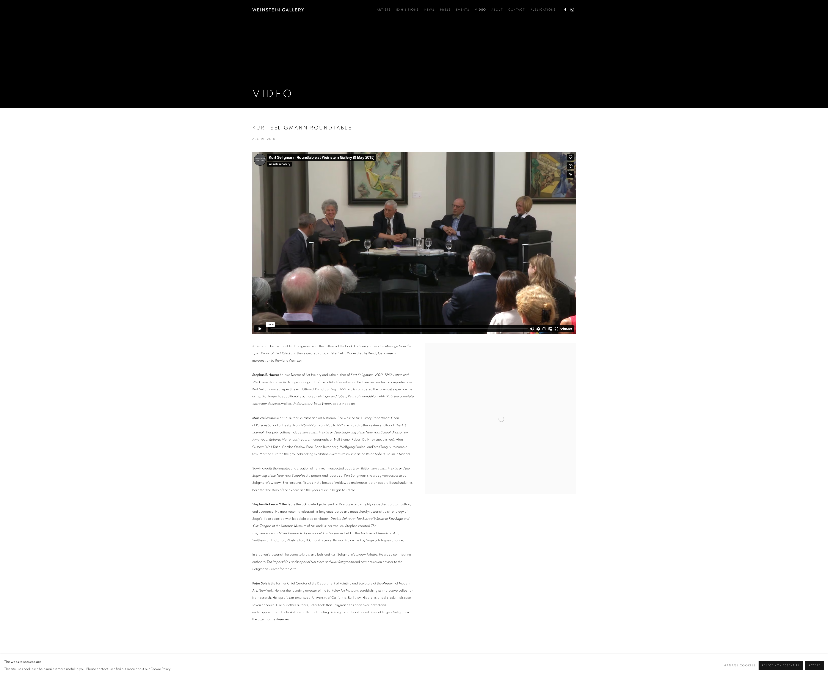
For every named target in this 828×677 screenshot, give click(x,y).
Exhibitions (407, 9)
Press (445, 9)
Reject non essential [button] (781, 665)
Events (462, 9)
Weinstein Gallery (278, 10)
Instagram (572, 9)
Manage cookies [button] (739, 665)
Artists (384, 9)
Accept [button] (814, 665)
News (429, 9)
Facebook (565, 9)
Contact (516, 9)
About (497, 9)
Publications (543, 9)
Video (480, 9)
